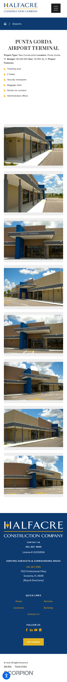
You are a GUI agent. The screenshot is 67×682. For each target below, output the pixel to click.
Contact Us (33, 614)
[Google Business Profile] (40, 629)
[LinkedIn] (31, 629)
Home (18, 601)
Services (48, 601)
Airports (17, 23)
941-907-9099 (33, 546)
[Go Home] (6, 24)
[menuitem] (19, 601)
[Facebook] (26, 629)
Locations (18, 607)
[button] (6, 676)
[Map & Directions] (33, 580)
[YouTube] (35, 629)
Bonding (48, 607)
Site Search (33, 642)
